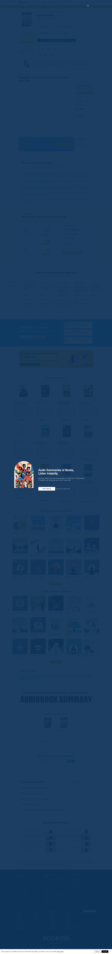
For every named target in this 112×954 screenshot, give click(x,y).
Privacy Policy (60, 951)
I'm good (105, 951)
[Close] (110, 951)
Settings (97, 951)
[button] (88, 6)
